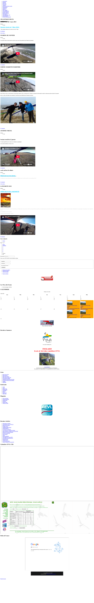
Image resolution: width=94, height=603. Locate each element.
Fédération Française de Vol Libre (8, 379)
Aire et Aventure (5, 398)
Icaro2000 (4, 390)
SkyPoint (4, 401)
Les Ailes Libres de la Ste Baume (8, 380)
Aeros (4, 386)
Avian (4, 387)
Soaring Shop (5, 402)
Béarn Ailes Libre (6, 374)
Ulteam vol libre (5, 403)
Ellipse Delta (5, 388)
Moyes (4, 391)
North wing (5, 392)
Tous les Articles (5, 273)
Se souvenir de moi (4, 265)
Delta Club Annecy (6, 376)
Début (4, 244)
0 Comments (2, 31)
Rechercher (2, 256)
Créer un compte (5, 271)
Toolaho (4, 381)
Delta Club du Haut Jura (7, 377)
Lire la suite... (2, 183)
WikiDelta (4, 382)
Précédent (4, 245)
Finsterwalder (5, 389)
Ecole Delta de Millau (6, 378)
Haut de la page (3, 578)
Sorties (4, 240)
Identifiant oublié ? (6, 270)
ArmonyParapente (6, 399)
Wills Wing (4, 393)
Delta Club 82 (5, 375)
